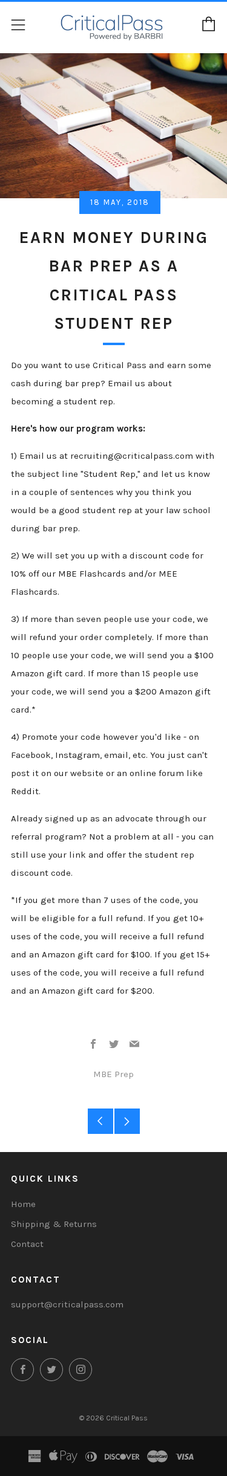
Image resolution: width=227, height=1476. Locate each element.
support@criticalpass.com (67, 1304)
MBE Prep (113, 1074)
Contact (27, 1243)
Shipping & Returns (54, 1224)
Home (23, 1204)
